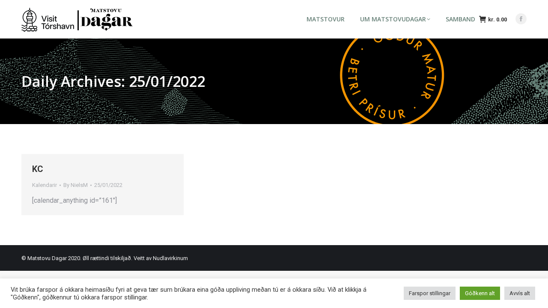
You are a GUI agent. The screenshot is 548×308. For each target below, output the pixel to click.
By (75, 185)
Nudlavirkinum (170, 258)
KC (37, 169)
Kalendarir (44, 185)
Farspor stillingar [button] (429, 293)
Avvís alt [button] (519, 293)
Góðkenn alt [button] (480, 293)
